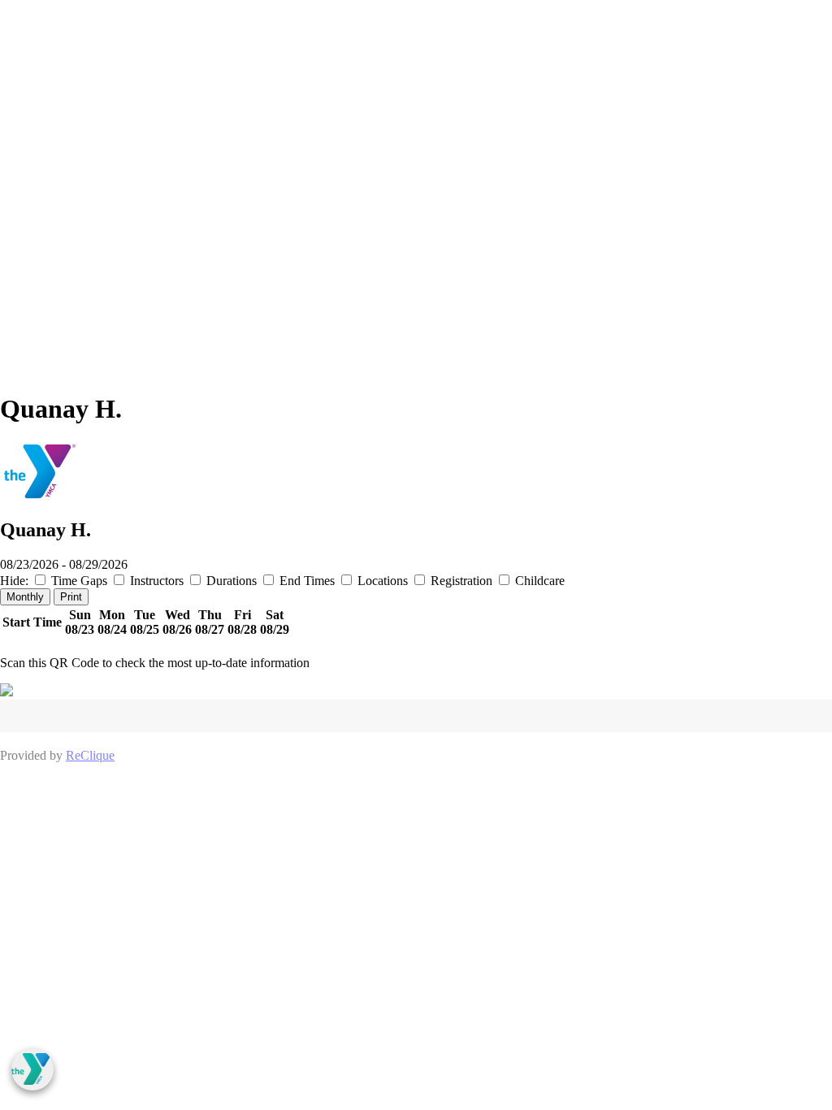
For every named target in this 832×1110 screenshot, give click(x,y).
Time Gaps (79, 581)
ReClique (90, 755)
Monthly (25, 597)
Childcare (538, 581)
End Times (307, 581)
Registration (461, 581)
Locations (382, 581)
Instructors (157, 581)
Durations (231, 581)
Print (71, 597)
